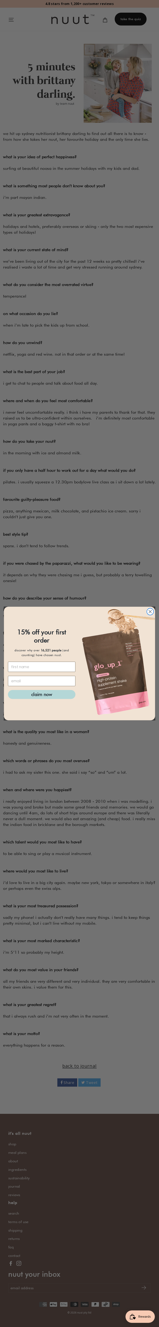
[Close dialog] (150, 611)
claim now (41, 694)
